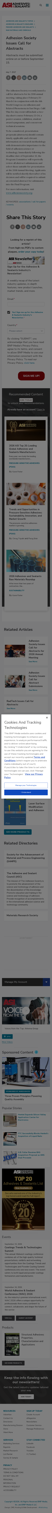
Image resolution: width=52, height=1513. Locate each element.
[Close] (47, 718)
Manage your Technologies (26, 785)
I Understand (26, 792)
